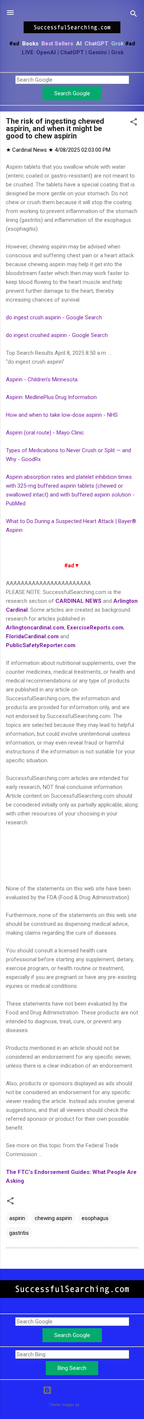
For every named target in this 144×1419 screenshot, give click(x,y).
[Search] (133, 15)
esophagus (95, 1218)
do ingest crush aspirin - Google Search (54, 317)
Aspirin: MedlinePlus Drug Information (51, 397)
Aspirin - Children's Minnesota (42, 379)
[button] (133, 123)
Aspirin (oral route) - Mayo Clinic (45, 432)
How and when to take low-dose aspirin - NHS (62, 415)
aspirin (17, 1218)
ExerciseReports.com (95, 627)
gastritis (19, 1233)
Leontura (88, 1404)
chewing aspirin (53, 1218)
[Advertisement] (72, 854)
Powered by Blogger (77, 1390)
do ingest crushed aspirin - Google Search (57, 335)
